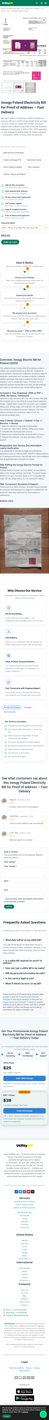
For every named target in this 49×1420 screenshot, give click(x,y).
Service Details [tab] (9, 712)
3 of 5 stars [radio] (24, 863)
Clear (3, 232)
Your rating (10, 862)
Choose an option (8, 223)
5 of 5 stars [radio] (30, 863)
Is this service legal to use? (19, 978)
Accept (6, 1416)
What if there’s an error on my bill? (23, 983)
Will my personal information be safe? (25, 973)
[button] (45, 3)
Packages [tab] (28, 707)
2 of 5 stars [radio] (21, 863)
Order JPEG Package (24, 1078)
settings (25, 1412)
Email (6, 890)
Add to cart (10, 242)
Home (3, 8)
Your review (10, 866)
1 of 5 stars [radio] (18, 863)
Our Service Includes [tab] (12, 707)
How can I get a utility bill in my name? (25, 968)
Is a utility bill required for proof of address (22, 961)
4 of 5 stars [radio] (27, 863)
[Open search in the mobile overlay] (37, 3)
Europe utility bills (13, 8)
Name (6, 881)
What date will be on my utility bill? (23, 940)
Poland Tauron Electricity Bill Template (18, 1002)
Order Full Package (24, 1111)
